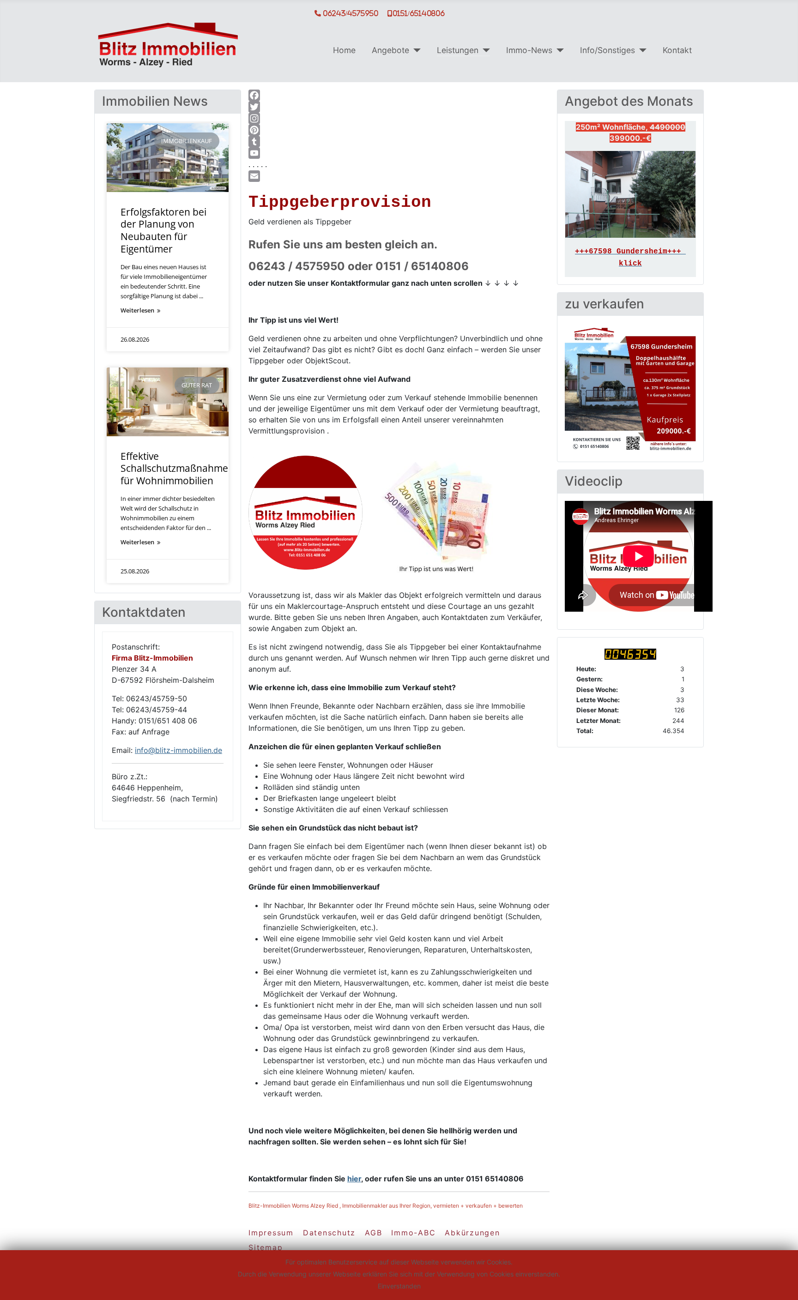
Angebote (390, 50)
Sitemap (265, 1247)
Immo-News (529, 50)
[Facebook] (399, 95)
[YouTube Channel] (399, 153)
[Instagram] (399, 118)
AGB (373, 1232)
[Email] (399, 176)
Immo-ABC (413, 1232)
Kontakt (677, 50)
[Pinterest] (399, 130)
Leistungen (457, 50)
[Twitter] (399, 107)
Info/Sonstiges (607, 50)
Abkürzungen (472, 1232)
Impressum (271, 1232)
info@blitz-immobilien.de (178, 750)
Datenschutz (329, 1232)
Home (344, 50)
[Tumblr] (399, 141)
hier (354, 1178)
